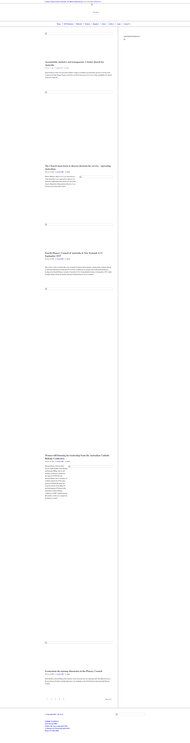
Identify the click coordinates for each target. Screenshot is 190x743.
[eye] (78, 45)
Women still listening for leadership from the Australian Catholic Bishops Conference (77, 457)
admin (67, 68)
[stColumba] (78, 236)
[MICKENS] (78, 127)
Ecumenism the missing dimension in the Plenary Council (73, 671)
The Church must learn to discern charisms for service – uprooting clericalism (78, 167)
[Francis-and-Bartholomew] (78, 654)
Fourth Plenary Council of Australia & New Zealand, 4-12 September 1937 (73, 254)
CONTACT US (97, 2)
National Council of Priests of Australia (55, 2)
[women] (78, 370)
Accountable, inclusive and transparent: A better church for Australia (74, 63)
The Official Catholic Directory (75, 2)
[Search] (133, 24)
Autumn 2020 (59, 68)
